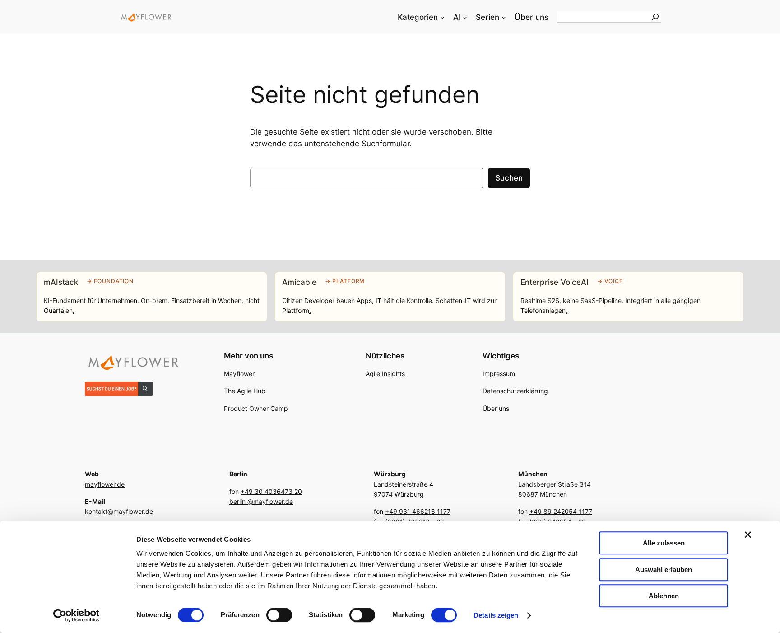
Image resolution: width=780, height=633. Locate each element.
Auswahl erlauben (663, 569)
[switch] (279, 615)
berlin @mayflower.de (261, 501)
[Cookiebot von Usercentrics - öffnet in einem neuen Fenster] (76, 615)
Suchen (509, 177)
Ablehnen (664, 596)
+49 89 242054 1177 (560, 511)
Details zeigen (496, 615)
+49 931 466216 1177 (417, 511)
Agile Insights (385, 373)
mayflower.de (105, 484)
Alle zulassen (664, 543)
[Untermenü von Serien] (503, 17)
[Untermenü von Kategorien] (442, 17)
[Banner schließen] (748, 534)
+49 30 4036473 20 (271, 491)
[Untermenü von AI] (465, 17)
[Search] (655, 16)
